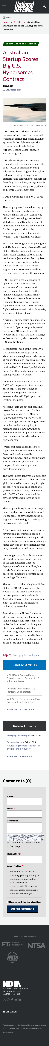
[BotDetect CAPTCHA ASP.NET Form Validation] (24, 837)
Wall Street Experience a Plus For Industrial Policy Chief (23, 700)
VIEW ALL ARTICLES (20, 709)
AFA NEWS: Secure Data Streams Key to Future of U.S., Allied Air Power (24, 678)
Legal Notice (15, 866)
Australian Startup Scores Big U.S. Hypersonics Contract (23, 25)
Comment (13, 820)
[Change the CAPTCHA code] (42, 835)
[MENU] (4, 6)
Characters (14, 853)
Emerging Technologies (26, 655)
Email (9, 17)
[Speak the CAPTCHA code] (42, 839)
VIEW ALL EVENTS (18, 756)
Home (6, 22)
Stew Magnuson (13, 89)
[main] (24, 479)
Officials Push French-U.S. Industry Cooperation (21, 690)
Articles (18, 22)
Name (11, 796)
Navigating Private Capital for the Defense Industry (23, 747)
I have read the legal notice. (25, 902)
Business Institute (16, 742)
